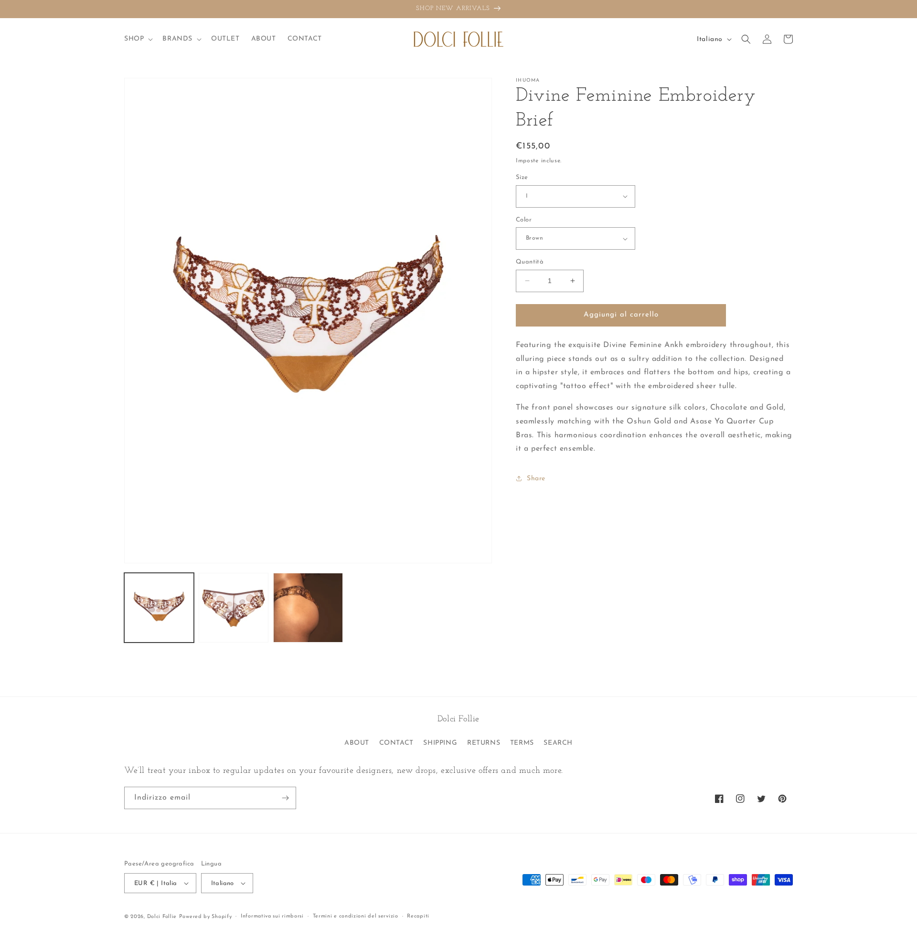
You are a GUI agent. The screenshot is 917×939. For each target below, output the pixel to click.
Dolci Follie (162, 916)
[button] (137, 39)
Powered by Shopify (205, 916)
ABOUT (356, 743)
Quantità (530, 262)
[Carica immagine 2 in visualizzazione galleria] (233, 608)
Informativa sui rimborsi (272, 916)
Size (522, 177)
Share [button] (536, 478)
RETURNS (483, 743)
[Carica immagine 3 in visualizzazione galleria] (308, 608)
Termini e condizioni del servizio (355, 916)
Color (524, 220)
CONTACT (396, 743)
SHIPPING (440, 743)
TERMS (522, 743)
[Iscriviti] (285, 798)
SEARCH (558, 743)
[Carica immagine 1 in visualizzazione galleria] (159, 608)
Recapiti (418, 916)
